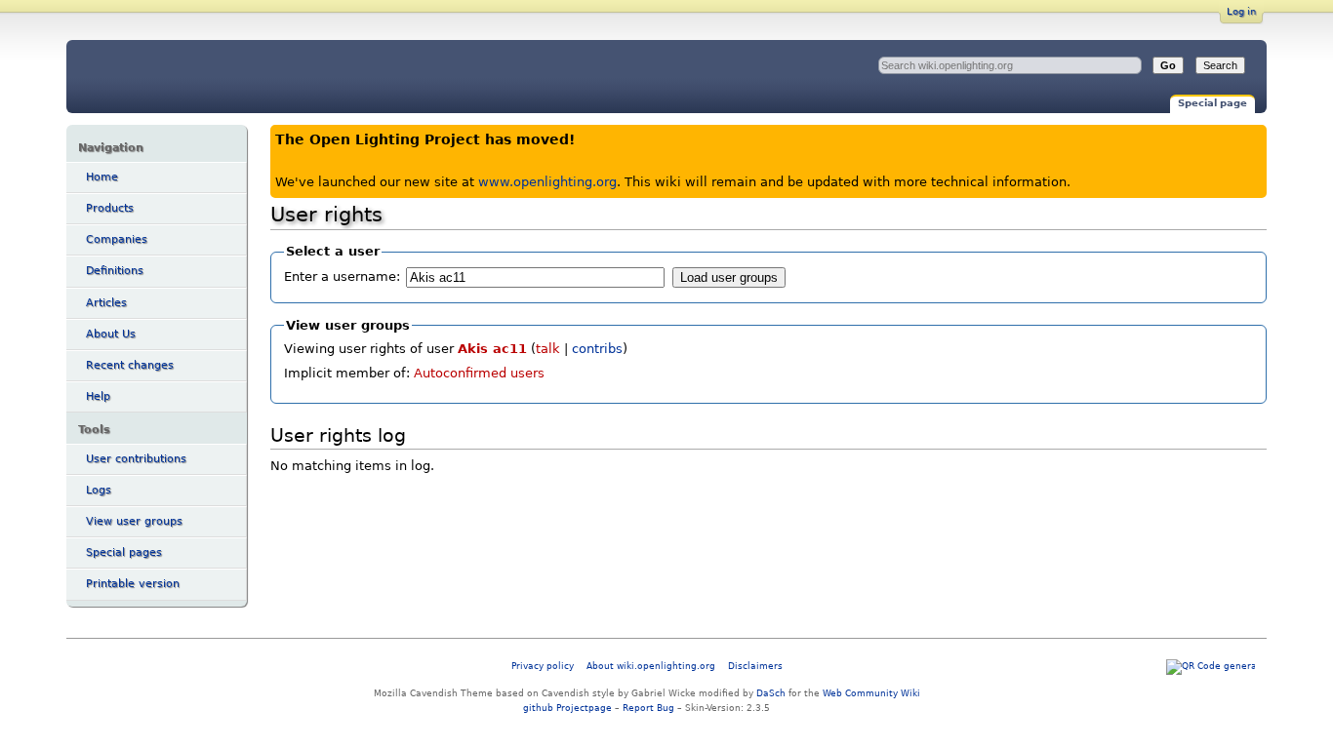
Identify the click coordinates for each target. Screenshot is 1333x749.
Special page (1212, 103)
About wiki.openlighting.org (650, 665)
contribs (597, 348)
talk (548, 348)
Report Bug (648, 707)
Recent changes (130, 365)
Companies (116, 239)
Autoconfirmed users (479, 373)
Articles (106, 302)
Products (110, 208)
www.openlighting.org (547, 182)
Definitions (114, 270)
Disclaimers (755, 665)
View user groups (134, 521)
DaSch (771, 693)
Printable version (133, 583)
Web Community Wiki (871, 693)
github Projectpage (567, 707)
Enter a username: (342, 276)
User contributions (136, 459)
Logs (98, 490)
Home (102, 177)
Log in (1241, 11)
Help (98, 396)
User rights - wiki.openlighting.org (228, 76)
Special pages (124, 552)
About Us (111, 334)
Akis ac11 (492, 348)
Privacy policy (542, 665)
